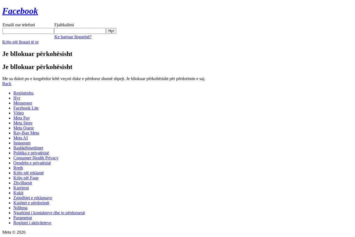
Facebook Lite (26, 108)
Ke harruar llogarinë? (73, 36)
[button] (6, 83)
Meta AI (20, 138)
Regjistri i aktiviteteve (32, 222)
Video (18, 113)
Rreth (18, 167)
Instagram (22, 143)
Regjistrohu (23, 93)
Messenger (22, 103)
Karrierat (21, 187)
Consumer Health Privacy (36, 158)
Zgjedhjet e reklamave (32, 197)
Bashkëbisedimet (28, 148)
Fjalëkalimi (64, 24)
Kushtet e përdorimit (31, 202)
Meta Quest (23, 128)
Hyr (16, 98)
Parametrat (22, 217)
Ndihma (20, 207)
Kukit (18, 192)
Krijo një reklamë (28, 172)
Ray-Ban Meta (26, 133)
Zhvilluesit (22, 182)
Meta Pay (21, 118)
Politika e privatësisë (31, 153)
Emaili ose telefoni (18, 24)
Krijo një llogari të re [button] (20, 42)
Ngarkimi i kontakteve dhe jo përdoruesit (49, 212)
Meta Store (22, 123)
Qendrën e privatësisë (32, 162)
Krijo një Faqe (26, 177)
